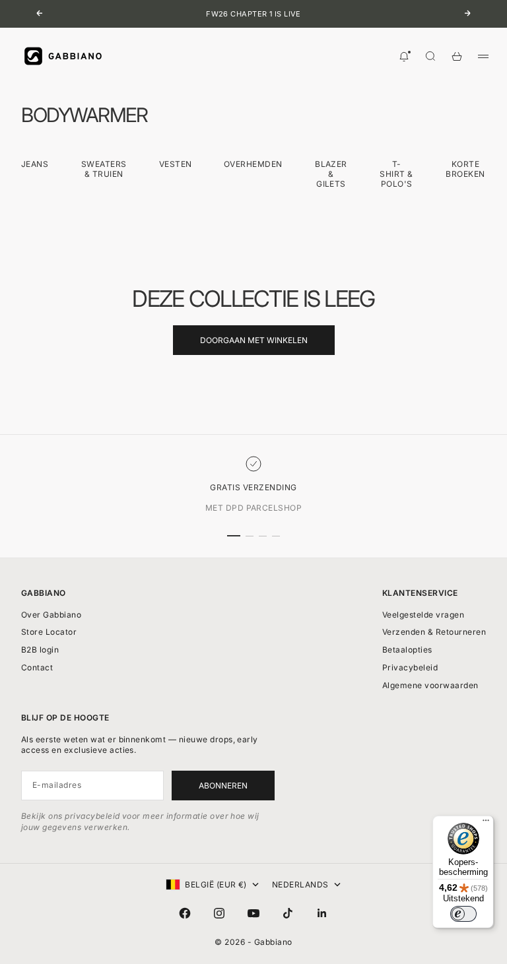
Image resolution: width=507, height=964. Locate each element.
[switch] (463, 914)
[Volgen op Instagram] (219, 913)
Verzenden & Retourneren (434, 632)
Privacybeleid (410, 667)
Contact (37, 667)
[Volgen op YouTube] (253, 913)
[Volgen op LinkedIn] (322, 913)
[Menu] (486, 823)
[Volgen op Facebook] (184, 913)
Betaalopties (407, 650)
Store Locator (49, 632)
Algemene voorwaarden (430, 685)
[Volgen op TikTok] (287, 913)
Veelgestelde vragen (423, 615)
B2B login (40, 650)
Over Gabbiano (51, 615)
